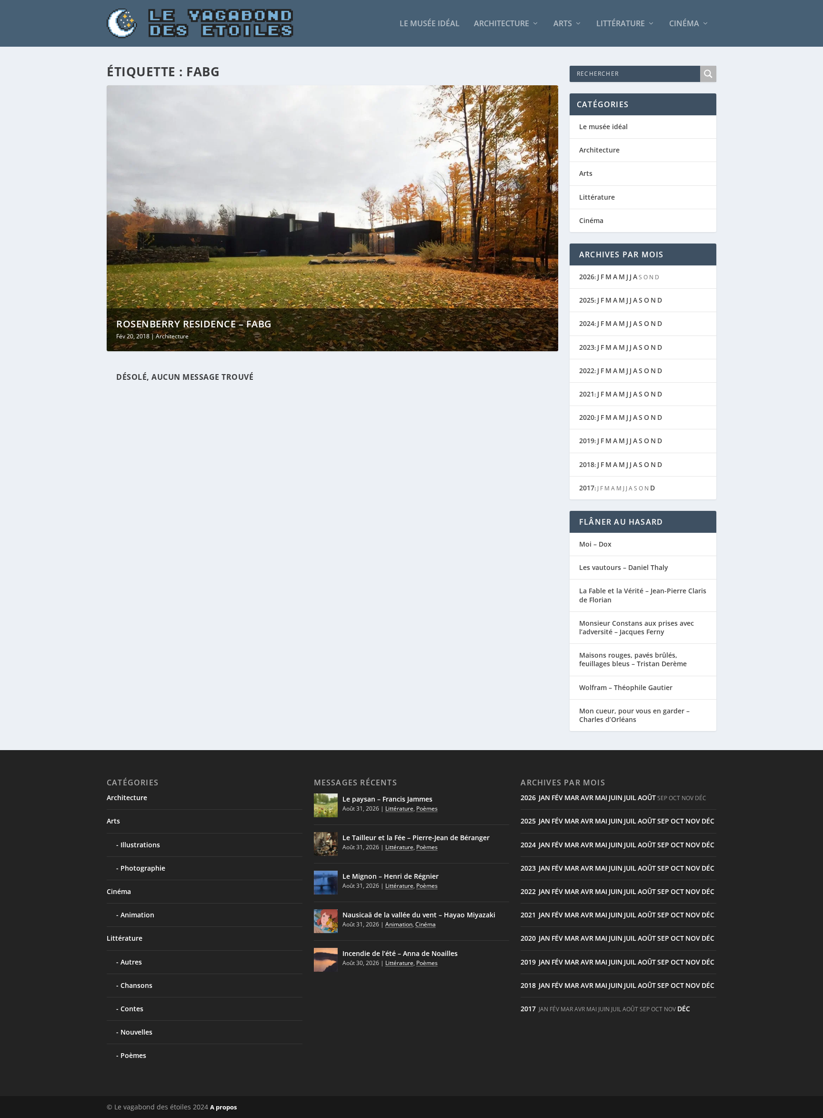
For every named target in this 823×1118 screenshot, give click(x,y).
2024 (586, 323)
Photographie (142, 868)
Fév (557, 797)
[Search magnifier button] (708, 74)
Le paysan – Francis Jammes (387, 798)
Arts (562, 24)
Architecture (501, 24)
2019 (586, 440)
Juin (615, 797)
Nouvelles (136, 1032)
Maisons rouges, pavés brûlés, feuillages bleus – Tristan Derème (633, 659)
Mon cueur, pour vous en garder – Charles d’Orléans (634, 715)
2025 (586, 300)
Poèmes (133, 1055)
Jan (544, 797)
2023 (586, 347)
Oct (677, 820)
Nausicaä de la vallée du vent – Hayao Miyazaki (418, 914)
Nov (692, 820)
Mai (601, 797)
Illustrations (140, 844)
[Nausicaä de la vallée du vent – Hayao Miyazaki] (326, 921)
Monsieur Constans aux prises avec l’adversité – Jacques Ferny (636, 627)
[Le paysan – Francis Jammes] (326, 805)
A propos (223, 1107)
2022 (586, 370)
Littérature (620, 24)
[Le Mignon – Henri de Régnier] (326, 882)
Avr (587, 797)
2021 (586, 393)
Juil (630, 797)
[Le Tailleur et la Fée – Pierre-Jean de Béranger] (326, 844)
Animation (137, 914)
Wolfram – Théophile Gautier (625, 687)
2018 (586, 464)
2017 (586, 487)
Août (647, 797)
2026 (586, 276)
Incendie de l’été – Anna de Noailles (400, 953)
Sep (663, 820)
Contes (131, 1008)
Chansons (136, 985)
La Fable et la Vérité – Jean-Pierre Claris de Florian (642, 595)
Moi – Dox (595, 544)
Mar (571, 797)
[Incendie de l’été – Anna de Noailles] (326, 960)
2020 (586, 417)
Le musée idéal (430, 24)
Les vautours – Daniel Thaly (623, 567)
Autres (131, 961)
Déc (708, 820)
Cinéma (684, 24)
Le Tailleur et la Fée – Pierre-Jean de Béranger (416, 837)
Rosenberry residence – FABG (194, 323)
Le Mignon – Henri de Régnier (390, 876)
